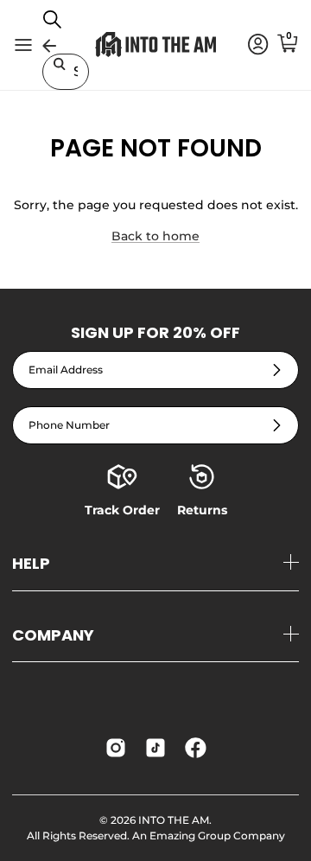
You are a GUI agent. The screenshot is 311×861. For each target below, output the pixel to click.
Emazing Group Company (217, 835)
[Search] (61, 26)
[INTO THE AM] (155, 44)
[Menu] (23, 45)
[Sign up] (277, 369)
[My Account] (250, 45)
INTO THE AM (173, 819)
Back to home (155, 236)
